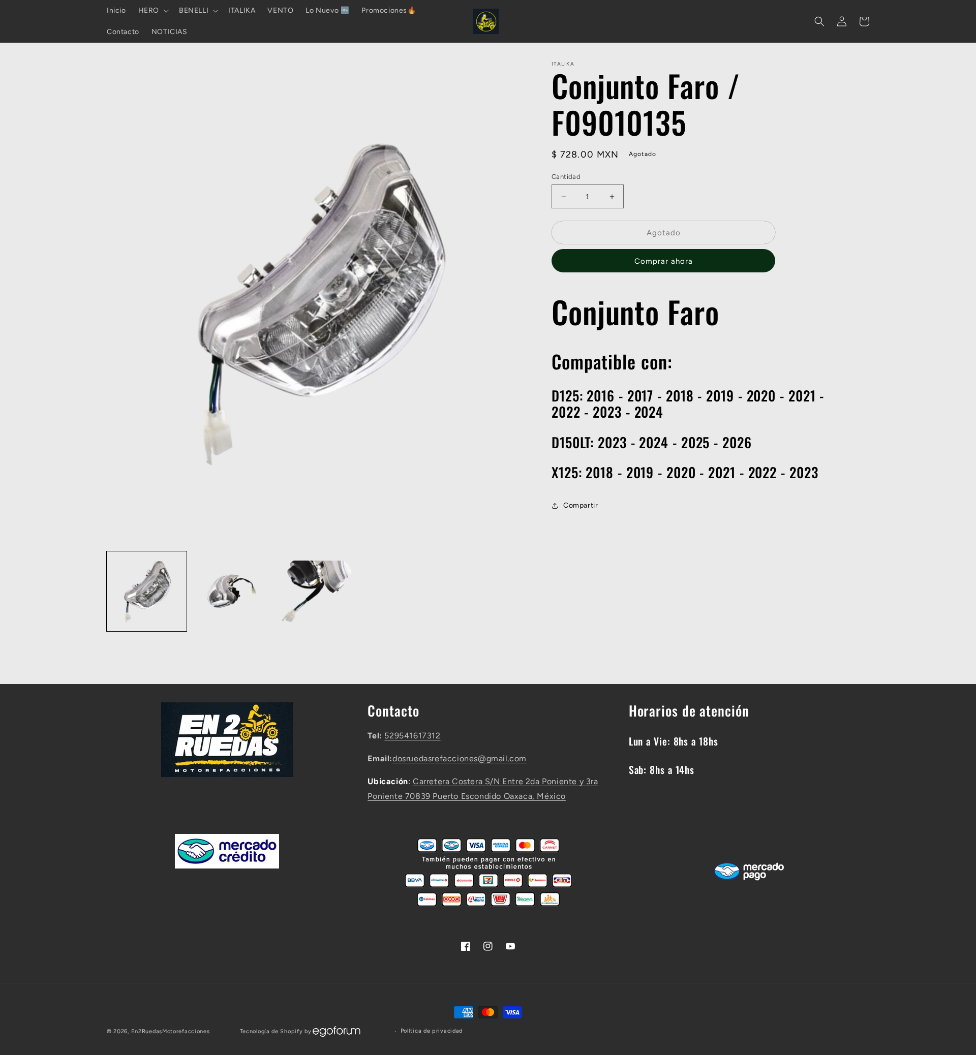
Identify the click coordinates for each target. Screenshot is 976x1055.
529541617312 (412, 735)
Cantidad (566, 176)
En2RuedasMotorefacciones (170, 1031)
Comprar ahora (663, 261)
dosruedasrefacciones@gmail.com (459, 758)
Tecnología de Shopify (271, 1031)
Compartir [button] (580, 505)
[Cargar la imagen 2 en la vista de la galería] (231, 591)
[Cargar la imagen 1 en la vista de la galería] (147, 591)
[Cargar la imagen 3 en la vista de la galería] (316, 591)
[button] (152, 10)
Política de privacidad (432, 1031)
